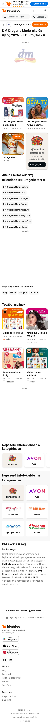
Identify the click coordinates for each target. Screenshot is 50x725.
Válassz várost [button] (42, 16)
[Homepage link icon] (7, 617)
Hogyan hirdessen (10, 696)
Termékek (6, 685)
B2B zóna (6, 699)
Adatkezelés (25, 721)
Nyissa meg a (39, 3)
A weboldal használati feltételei (25, 717)
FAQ (4, 670)
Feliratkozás (41, 24)
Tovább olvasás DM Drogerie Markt (23, 610)
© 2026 (25, 710)
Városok (5, 681)
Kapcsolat (6, 674)
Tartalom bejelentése (11, 677)
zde (16, 584)
